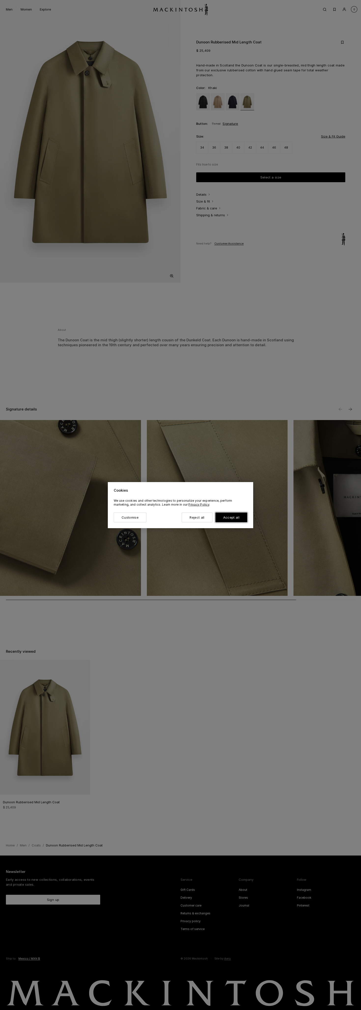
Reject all (197, 517)
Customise (130, 517)
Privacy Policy (198, 504)
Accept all (231, 517)
